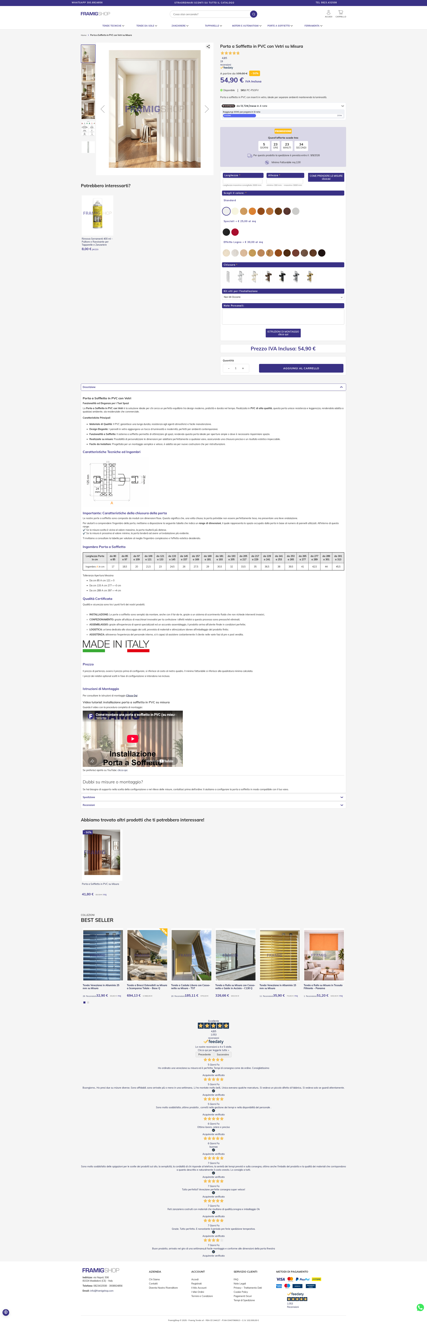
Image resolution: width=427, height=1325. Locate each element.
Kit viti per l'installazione (241, 291)
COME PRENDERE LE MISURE (326, 177)
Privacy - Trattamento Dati (248, 1287)
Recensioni (89, 805)
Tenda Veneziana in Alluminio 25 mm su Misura (101, 987)
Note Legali (240, 1283)
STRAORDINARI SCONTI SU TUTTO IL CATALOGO (204, 3)
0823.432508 (329, 2)
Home (84, 35)
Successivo (223, 1054)
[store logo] (95, 14)
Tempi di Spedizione (244, 1300)
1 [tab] (84, 1002)
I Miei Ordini (197, 1291)
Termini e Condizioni (202, 1296)
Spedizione (89, 797)
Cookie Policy (241, 1291)
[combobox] (213, 14)
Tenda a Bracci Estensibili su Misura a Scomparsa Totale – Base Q (147, 987)
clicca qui (122, 770)
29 (89, 996)
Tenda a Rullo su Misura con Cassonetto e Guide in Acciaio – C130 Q (235, 987)
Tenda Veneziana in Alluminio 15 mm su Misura (278, 987)
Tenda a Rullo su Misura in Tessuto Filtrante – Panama (323, 987)
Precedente (204, 1054)
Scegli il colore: (234, 193)
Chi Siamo (154, 1279)
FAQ (236, 1279)
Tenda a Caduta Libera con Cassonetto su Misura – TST (190, 987)
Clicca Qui (131, 695)
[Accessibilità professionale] (6, 1312)
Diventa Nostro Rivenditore (163, 1287)
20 (178, 996)
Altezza (273, 175)
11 (266, 996)
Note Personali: (234, 305)
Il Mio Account (198, 1287)
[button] (417, 3)
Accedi (194, 1279)
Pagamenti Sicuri (243, 1296)
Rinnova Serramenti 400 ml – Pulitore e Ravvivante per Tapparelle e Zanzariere (97, 241)
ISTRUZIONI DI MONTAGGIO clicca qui (283, 333)
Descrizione (89, 387)
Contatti (153, 1283)
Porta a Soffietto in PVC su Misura (100, 884)
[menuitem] (113, 25)
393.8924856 (95, 2)
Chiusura (229, 264)
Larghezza (231, 175)
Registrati (196, 1283)
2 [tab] (88, 1002)
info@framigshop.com (101, 1290)
